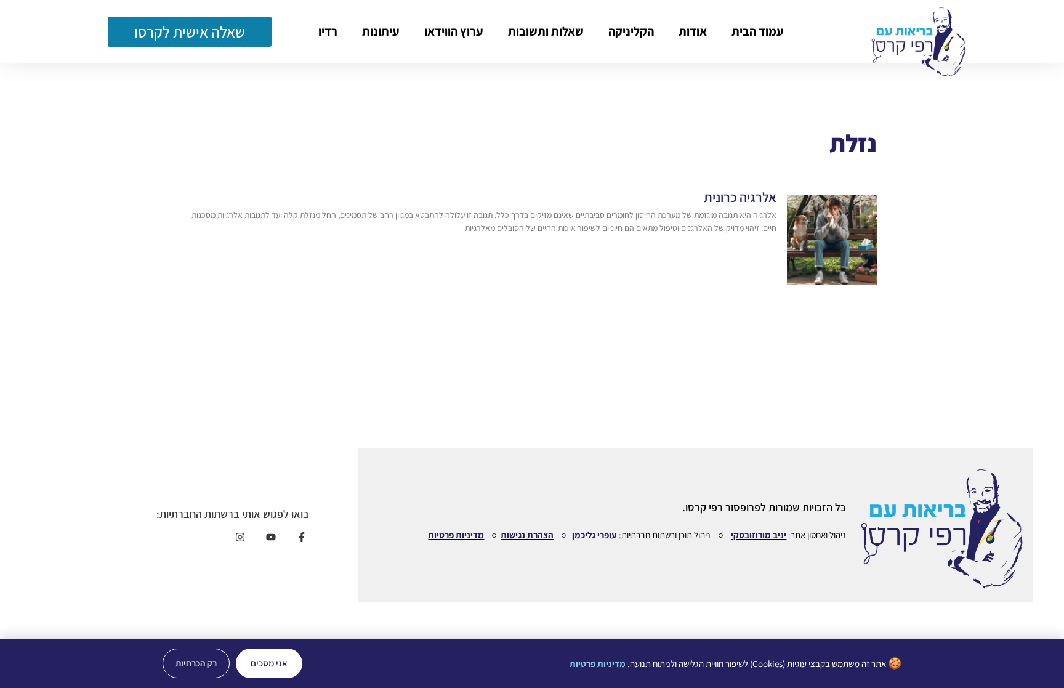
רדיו (327, 31)
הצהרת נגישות (527, 535)
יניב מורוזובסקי (758, 535)
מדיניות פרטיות (456, 535)
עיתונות (381, 31)
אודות (693, 31)
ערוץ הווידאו (453, 31)
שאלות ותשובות (546, 31)
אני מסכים (269, 663)
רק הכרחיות (196, 663)
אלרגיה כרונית (740, 197)
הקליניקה (631, 31)
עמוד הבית (758, 31)
